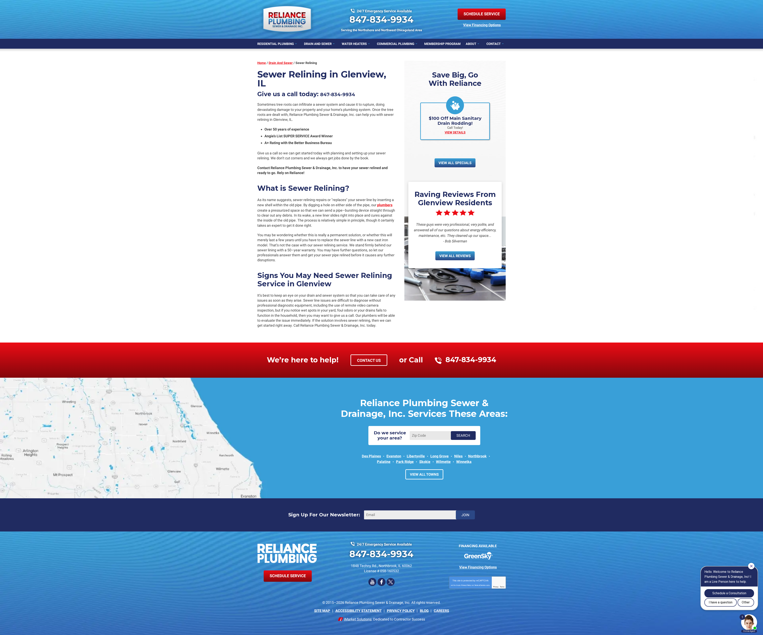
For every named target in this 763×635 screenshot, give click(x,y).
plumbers (384, 205)
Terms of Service (480, 585)
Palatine (383, 462)
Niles (458, 456)
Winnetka (464, 462)
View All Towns (424, 474)
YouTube (372, 582)
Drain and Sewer (281, 63)
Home (261, 63)
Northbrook (477, 456)
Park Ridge (405, 462)
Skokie (424, 462)
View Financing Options (482, 25)
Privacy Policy (466, 585)
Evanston (393, 456)
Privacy (495, 587)
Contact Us (369, 360)
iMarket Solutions (358, 619)
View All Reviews (455, 256)
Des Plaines (371, 456)
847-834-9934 (381, 19)
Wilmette (443, 462)
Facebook (381, 582)
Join (465, 515)
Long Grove (439, 456)
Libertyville (416, 456)
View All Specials (455, 163)
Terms (502, 587)
